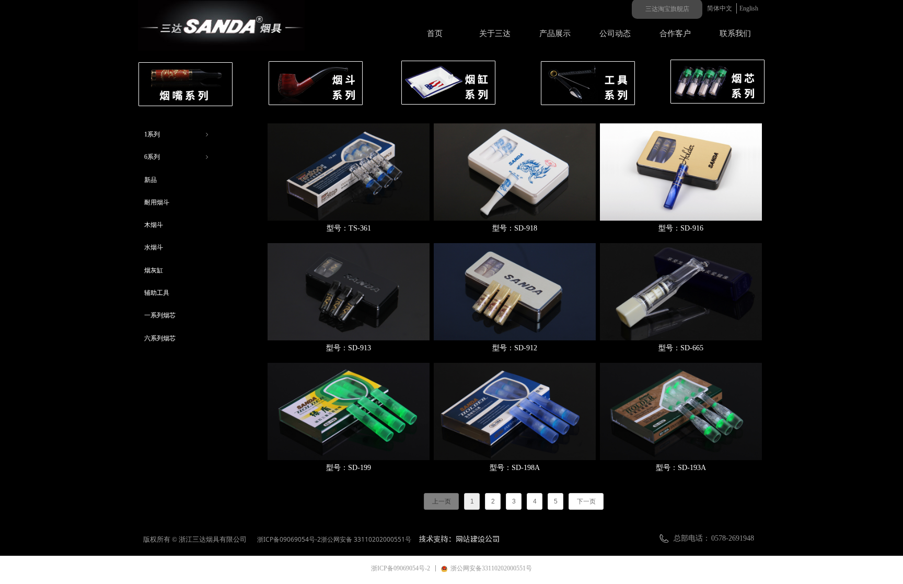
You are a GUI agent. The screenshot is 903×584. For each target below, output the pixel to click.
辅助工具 (156, 292)
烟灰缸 (153, 270)
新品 (150, 180)
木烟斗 (153, 224)
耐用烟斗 (156, 202)
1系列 (177, 134)
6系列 (177, 157)
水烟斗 (153, 247)
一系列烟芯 (160, 315)
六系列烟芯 (160, 338)
